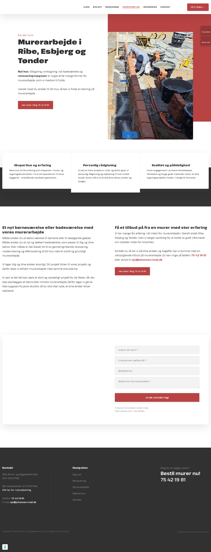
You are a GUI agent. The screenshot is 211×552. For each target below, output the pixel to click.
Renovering (112, 6)
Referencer (150, 6)
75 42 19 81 (45, 406)
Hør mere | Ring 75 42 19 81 (35, 105)
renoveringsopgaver (32, 76)
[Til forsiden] (21, 7)
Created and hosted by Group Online (193, 532)
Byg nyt (97, 6)
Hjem (86, 6)
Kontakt (165, 6)
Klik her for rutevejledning (16, 490)
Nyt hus (23, 71)
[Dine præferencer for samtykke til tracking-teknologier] (5, 547)
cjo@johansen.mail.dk (51, 409)
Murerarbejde (131, 6)
